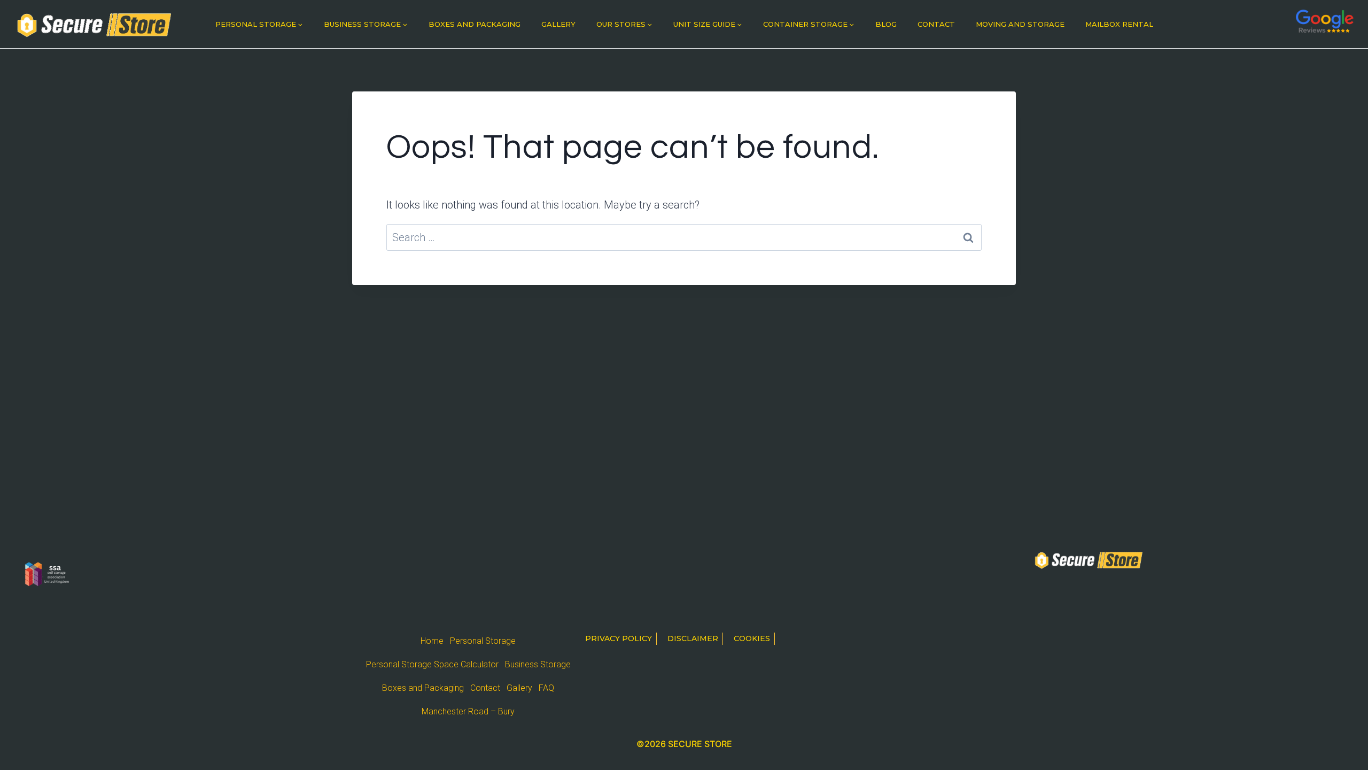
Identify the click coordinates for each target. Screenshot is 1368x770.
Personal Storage (483, 641)
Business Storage (538, 664)
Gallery (558, 24)
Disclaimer (692, 638)
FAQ (546, 688)
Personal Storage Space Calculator (432, 664)
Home (432, 641)
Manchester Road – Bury (468, 711)
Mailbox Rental (1119, 24)
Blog (886, 24)
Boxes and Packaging (474, 24)
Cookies (752, 638)
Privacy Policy (618, 638)
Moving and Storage (1020, 24)
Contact (936, 24)
